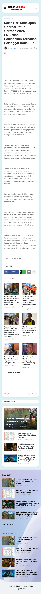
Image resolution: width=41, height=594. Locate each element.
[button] (5, 8)
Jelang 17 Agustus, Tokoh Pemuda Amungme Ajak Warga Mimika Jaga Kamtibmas (29, 361)
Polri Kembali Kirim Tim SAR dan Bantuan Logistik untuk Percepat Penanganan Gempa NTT (29, 301)
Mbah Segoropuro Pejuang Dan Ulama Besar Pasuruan (27, 435)
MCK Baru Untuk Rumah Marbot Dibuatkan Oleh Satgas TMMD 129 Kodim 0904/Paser (27, 514)
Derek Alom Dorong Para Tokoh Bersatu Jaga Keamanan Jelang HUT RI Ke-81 (11, 360)
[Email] (29, 272)
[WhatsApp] (24, 272)
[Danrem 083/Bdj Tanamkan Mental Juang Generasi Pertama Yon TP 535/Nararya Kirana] (8, 504)
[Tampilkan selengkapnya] (34, 272)
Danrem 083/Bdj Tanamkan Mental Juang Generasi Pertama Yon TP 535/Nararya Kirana (27, 503)
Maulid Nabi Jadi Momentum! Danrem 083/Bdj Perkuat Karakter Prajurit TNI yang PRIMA (11, 300)
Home (10, 586)
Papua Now (20, 589)
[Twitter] (21, 272)
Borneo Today (28, 586)
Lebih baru (9, 394)
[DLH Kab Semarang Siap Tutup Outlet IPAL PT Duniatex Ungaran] (8, 482)
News (14, 19)
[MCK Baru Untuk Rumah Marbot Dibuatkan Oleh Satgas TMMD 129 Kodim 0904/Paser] (8, 515)
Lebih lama (32, 394)
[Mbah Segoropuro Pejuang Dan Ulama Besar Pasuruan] (10, 436)
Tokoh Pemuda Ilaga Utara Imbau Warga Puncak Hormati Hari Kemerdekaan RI (29, 330)
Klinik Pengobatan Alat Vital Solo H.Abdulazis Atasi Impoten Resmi (26, 446)
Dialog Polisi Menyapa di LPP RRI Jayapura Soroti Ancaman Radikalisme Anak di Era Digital (27, 458)
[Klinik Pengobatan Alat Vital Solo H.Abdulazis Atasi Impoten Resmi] (10, 447)
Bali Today (17, 586)
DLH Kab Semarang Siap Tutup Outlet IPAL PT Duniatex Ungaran (27, 481)
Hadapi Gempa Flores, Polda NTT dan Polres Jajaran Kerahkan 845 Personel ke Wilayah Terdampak (11, 331)
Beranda (7, 19)
